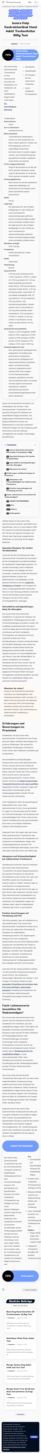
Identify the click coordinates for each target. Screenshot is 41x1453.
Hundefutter (26, 10)
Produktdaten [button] (9, 118)
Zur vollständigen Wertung (10, 106)
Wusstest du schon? (18, 469)
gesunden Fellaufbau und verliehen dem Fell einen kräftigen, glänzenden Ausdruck (20, 987)
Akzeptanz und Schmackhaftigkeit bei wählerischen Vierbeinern (21, 482)
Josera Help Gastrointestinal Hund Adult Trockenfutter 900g (19, 451)
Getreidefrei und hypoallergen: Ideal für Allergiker (20, 464)
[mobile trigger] (4, 2)
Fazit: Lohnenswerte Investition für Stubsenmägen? (20, 496)
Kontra (14, 509)
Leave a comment (30, 1290)
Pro (12, 505)
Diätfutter (14, 10)
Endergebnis (15, 513)
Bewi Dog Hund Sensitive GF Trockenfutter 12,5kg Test (20, 1313)
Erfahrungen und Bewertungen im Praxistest (20, 474)
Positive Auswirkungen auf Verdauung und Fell (19, 489)
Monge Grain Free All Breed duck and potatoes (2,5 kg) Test (20, 1392)
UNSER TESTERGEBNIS (19, 501)
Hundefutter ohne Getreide (20, 13)
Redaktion (14, 44)
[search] (25, 2)
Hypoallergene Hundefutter (21, 15)
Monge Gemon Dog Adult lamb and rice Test (18, 1366)
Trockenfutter (20, 18)
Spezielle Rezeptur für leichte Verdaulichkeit (20, 457)
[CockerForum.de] (13, 2)
